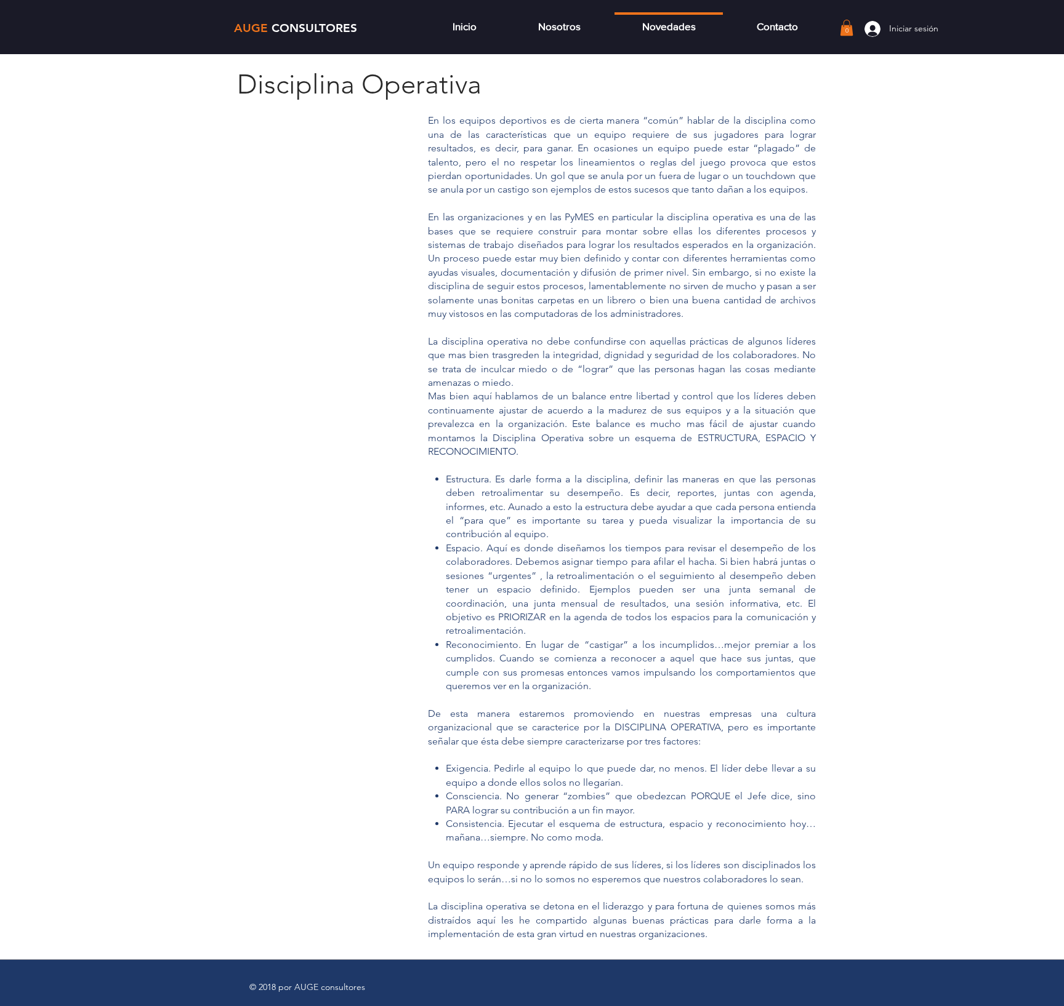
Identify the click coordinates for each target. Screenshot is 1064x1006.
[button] (846, 28)
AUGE (253, 28)
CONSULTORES (314, 28)
